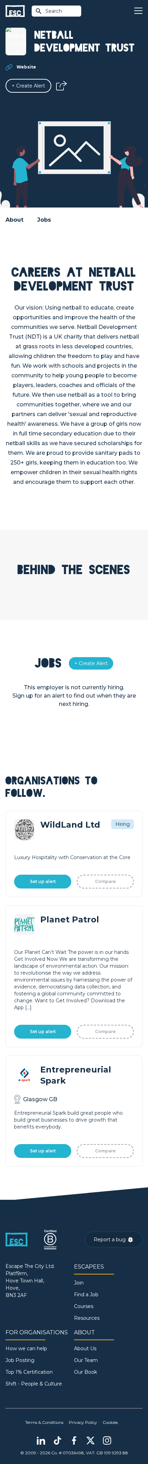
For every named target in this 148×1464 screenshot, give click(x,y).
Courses (83, 1306)
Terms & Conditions (44, 1422)
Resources (86, 1318)
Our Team (86, 1360)
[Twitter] (90, 1440)
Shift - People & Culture (34, 1384)
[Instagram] (107, 1440)
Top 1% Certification (29, 1372)
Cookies (110, 1422)
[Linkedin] (41, 1440)
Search (53, 11)
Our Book (85, 1372)
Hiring (122, 824)
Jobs (44, 220)
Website (26, 67)
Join (79, 1283)
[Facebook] (74, 1440)
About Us (85, 1348)
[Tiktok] (57, 1440)
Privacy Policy (83, 1422)
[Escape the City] (15, 11)
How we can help (26, 1348)
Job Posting (20, 1360)
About (14, 220)
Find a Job (86, 1294)
